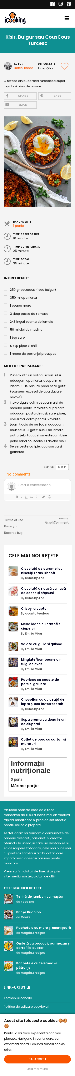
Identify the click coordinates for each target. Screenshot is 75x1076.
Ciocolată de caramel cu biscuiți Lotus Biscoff (41, 570)
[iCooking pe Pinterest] (67, 4)
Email (23, 105)
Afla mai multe (37, 1069)
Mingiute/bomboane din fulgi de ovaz (41, 661)
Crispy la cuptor (34, 608)
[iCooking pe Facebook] (51, 4)
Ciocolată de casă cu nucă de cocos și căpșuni (43, 590)
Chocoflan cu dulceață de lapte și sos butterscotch (42, 701)
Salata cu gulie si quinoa (41, 644)
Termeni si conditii (18, 998)
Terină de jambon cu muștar (40, 896)
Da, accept (37, 1059)
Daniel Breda (23, 68)
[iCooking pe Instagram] (59, 4)
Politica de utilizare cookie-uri (26, 1006)
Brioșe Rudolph (28, 912)
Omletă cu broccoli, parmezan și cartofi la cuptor (43, 945)
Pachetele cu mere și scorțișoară (43, 928)
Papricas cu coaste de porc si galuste (40, 681)
